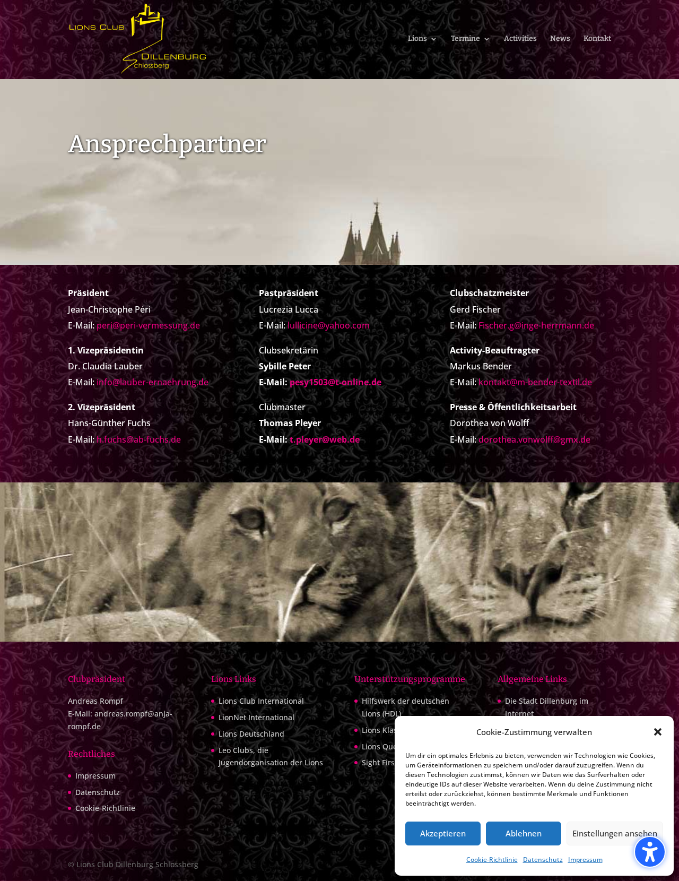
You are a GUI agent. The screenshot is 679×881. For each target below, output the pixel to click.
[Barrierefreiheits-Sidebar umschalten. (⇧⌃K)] (650, 852)
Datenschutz (543, 859)
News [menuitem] (560, 39)
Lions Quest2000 (391, 746)
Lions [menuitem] (417, 39)
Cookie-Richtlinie (492, 859)
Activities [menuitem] (520, 39)
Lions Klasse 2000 (393, 730)
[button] (657, 732)
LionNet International (256, 717)
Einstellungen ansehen (614, 833)
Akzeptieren (443, 833)
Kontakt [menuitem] (597, 39)
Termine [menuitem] (465, 39)
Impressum (585, 859)
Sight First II (383, 762)
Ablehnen (524, 833)
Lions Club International (261, 701)
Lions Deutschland (251, 734)
